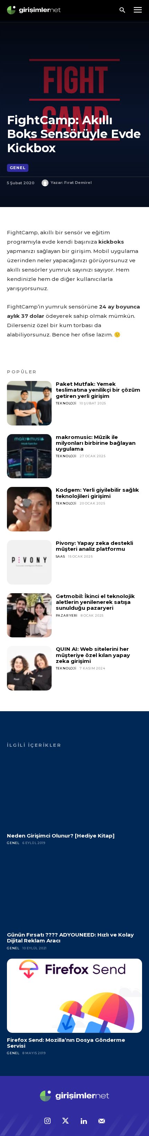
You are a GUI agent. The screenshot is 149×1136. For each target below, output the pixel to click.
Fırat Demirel (78, 182)
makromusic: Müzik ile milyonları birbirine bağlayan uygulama (95, 443)
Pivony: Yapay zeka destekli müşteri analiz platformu (94, 546)
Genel (18, 167)
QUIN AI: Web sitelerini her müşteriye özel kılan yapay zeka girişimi (93, 655)
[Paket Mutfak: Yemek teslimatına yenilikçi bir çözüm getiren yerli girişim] (29, 403)
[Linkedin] (83, 1121)
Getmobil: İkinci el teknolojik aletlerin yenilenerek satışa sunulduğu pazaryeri (95, 602)
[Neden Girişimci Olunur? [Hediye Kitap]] (74, 791)
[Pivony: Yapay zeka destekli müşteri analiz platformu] (29, 562)
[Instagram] (47, 1121)
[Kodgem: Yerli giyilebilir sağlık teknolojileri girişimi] (29, 509)
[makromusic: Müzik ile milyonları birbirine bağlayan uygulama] (29, 456)
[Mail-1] (101, 1121)
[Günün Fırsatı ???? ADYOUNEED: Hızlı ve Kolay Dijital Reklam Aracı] (74, 891)
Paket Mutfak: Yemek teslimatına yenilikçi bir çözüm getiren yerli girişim (98, 390)
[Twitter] (65, 1121)
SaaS (60, 556)
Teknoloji (66, 403)
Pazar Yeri (67, 615)
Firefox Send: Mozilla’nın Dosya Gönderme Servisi (66, 1043)
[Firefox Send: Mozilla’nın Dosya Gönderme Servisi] (74, 996)
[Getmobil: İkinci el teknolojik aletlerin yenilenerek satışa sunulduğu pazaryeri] (29, 615)
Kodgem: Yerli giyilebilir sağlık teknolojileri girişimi (97, 493)
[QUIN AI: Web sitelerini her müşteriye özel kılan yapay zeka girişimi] (29, 668)
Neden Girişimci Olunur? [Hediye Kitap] (61, 835)
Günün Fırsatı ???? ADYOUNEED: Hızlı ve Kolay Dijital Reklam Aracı (70, 937)
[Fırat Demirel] (46, 182)
